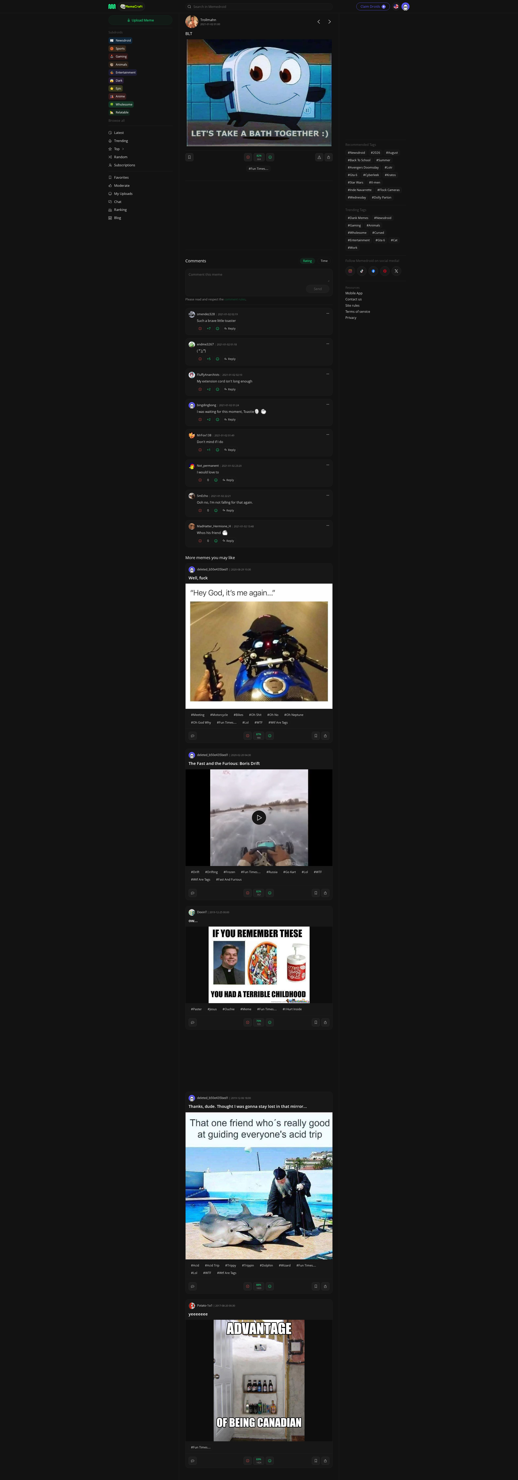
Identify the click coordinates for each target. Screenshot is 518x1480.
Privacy (350, 317)
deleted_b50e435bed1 (212, 569)
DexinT (202, 912)
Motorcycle (220, 715)
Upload (142, 20)
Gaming (118, 56)
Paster (197, 1009)
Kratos (391, 175)
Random (120, 157)
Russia (273, 872)
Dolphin (267, 1265)
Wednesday (358, 197)
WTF (260, 722)
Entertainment (123, 72)
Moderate (122, 185)
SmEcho (202, 496)
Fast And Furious (230, 879)
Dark (116, 80)
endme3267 (205, 344)
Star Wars (356, 182)
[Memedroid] (112, 6)
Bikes (239, 715)
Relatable (119, 112)
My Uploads (123, 193)
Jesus (213, 1009)
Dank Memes (359, 218)
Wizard (286, 1265)
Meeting (198, 715)
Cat (395, 240)
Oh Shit (256, 715)
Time (324, 261)
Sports (117, 48)
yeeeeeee (198, 1314)
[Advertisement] (375, 76)
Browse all (116, 120)
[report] (319, 157)
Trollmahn (208, 19)
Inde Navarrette (361, 190)
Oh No (273, 715)
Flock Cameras (389, 190)
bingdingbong (206, 405)
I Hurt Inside (293, 1009)
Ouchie (230, 1009)
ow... (193, 920)
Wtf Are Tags (279, 722)
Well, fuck (198, 578)
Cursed (379, 233)
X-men (375, 182)
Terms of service (357, 311)
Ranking (120, 209)
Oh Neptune (294, 715)
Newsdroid (120, 40)
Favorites (121, 177)
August (393, 153)
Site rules (352, 305)
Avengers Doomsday (364, 167)
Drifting (212, 872)
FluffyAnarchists (208, 375)
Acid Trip (213, 1265)
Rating (307, 261)
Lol (246, 722)
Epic (115, 88)
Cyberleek (372, 175)
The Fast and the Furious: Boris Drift (224, 763)
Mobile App (354, 293)
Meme (246, 1009)
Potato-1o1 (205, 1305)
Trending (121, 140)
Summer (384, 160)
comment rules (234, 299)
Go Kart (290, 872)
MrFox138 (204, 435)
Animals (118, 64)
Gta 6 (353, 175)
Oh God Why (202, 722)
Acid (196, 1265)
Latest (119, 132)
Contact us (353, 299)
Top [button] (117, 148)
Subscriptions (124, 165)
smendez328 (206, 314)
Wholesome (121, 104)
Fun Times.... (259, 169)
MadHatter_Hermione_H (214, 526)
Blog (117, 217)
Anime (117, 96)
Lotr (389, 167)
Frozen (230, 872)
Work (353, 248)
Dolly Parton (382, 197)
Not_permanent (208, 465)
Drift (196, 872)
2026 (376, 153)
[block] (329, 157)
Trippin (249, 1265)
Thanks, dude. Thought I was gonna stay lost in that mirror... (248, 1106)
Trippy (231, 1265)
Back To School (360, 160)
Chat (117, 201)
